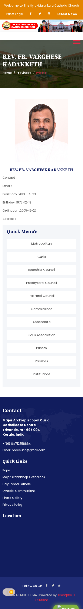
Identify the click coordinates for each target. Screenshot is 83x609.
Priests (41, 348)
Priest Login (14, 14)
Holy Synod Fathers (17, 484)
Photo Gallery (12, 498)
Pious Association (41, 335)
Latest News (67, 14)
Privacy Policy (13, 504)
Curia (41, 256)
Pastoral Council (41, 295)
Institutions (41, 374)
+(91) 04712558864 (17, 444)
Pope (6, 470)
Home (7, 73)
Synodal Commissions (19, 491)
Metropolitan (41, 243)
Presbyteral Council (41, 283)
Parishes (41, 361)
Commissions (41, 309)
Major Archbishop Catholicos (24, 477)
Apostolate (42, 322)
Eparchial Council (41, 269)
